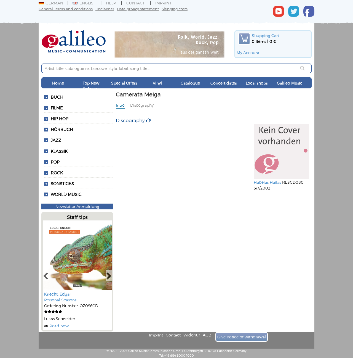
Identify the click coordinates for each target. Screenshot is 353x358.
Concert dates (223, 83)
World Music (66, 194)
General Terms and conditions (66, 9)
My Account (248, 52)
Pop (55, 161)
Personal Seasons (60, 300)
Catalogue (190, 83)
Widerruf (191, 335)
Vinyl (157, 83)
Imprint (163, 3)
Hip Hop (59, 118)
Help (111, 3)
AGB (207, 335)
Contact (135, 3)
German (54, 3)
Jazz (56, 140)
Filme (57, 107)
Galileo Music (289, 83)
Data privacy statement (138, 9)
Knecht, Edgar (57, 294)
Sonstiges (62, 183)
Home (58, 83)
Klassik (59, 151)
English (88, 3)
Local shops (257, 83)
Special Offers (124, 83)
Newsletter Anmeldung (77, 206)
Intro (120, 105)
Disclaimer (104, 9)
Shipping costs (175, 9)
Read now (59, 325)
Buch (57, 96)
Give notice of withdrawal (241, 337)
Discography (142, 105)
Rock (57, 172)
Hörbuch (62, 129)
